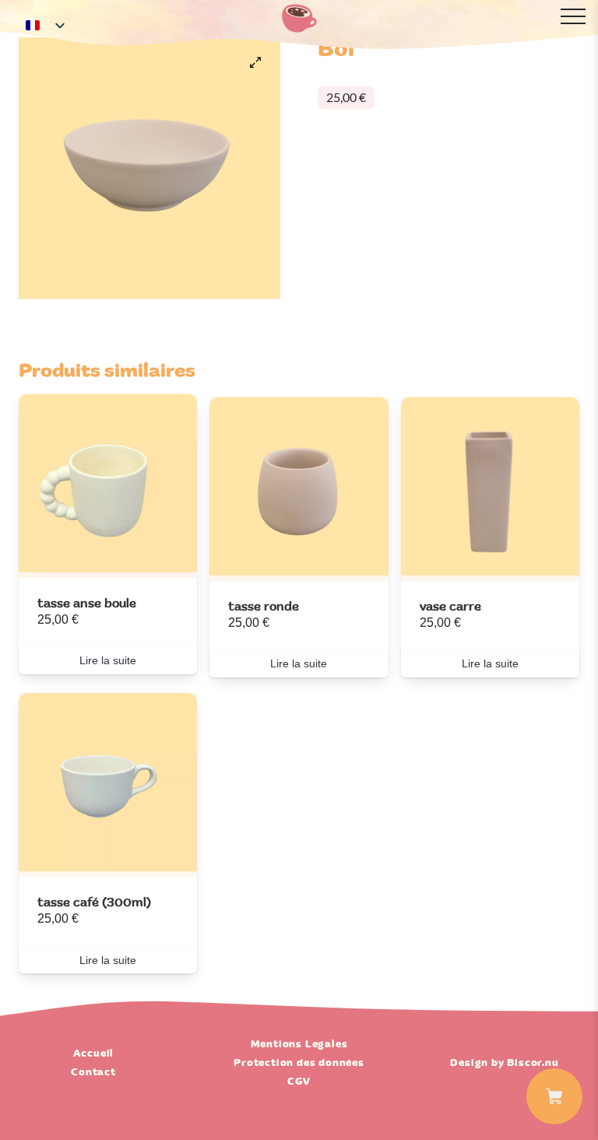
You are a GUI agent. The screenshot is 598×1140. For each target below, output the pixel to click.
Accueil (93, 1053)
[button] (255, 62)
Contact (93, 1072)
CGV (299, 1081)
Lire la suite (107, 660)
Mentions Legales (299, 1044)
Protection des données (299, 1063)
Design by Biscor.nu (504, 1063)
